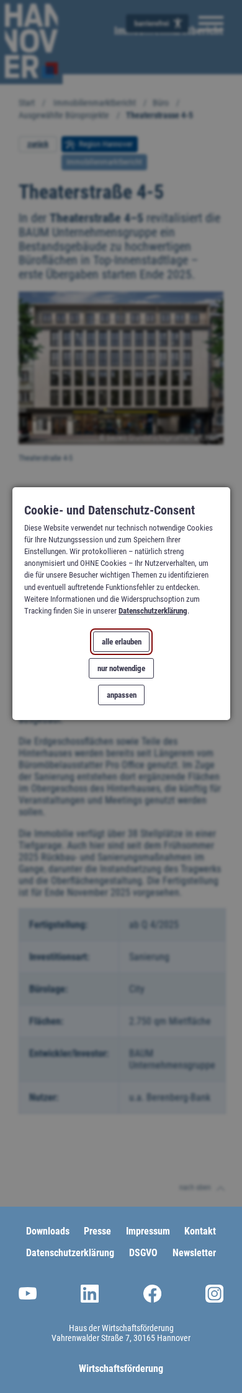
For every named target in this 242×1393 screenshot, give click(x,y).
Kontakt (200, 1231)
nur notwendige (121, 668)
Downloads (47, 1231)
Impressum (148, 1231)
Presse (97, 1231)
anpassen (121, 694)
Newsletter (194, 1253)
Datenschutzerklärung (153, 610)
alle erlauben (121, 641)
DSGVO (143, 1253)
